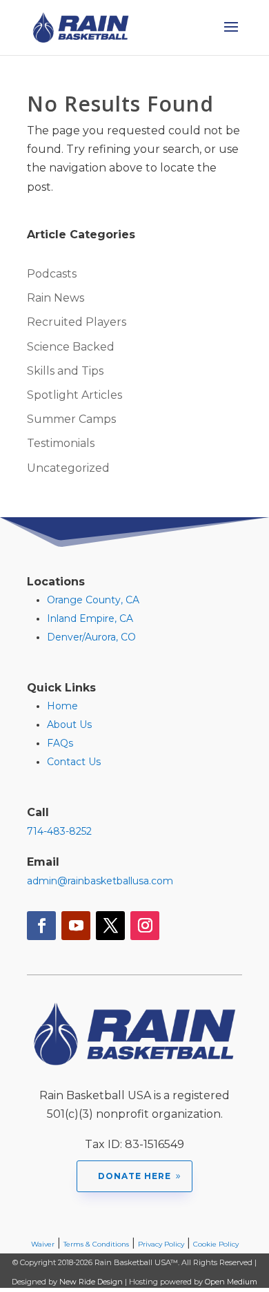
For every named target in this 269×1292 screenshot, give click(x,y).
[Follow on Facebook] (41, 925)
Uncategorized (68, 468)
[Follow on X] (110, 925)
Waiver (42, 1244)
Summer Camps (71, 419)
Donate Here (134, 1176)
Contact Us (74, 762)
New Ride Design (91, 1281)
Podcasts (52, 273)
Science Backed (70, 346)
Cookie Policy (216, 1244)
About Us (69, 724)
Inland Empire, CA (90, 618)
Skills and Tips (65, 370)
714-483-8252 (59, 831)
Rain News (55, 297)
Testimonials (60, 443)
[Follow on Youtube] (75, 925)
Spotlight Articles (74, 395)
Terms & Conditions (96, 1244)
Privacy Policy (161, 1244)
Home (62, 706)
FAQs (60, 743)
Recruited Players (76, 322)
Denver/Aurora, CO (91, 637)
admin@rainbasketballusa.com (100, 881)
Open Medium (231, 1281)
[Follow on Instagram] (144, 925)
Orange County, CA (93, 600)
